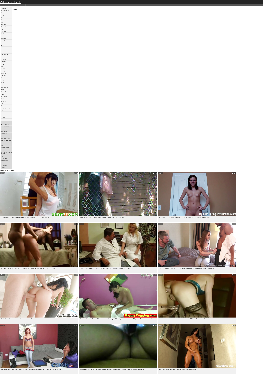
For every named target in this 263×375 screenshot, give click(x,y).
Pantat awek (4, 165)
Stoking (3, 71)
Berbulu (3, 105)
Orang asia (3, 61)
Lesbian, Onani (4, 87)
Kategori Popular (40, 5)
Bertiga (2, 64)
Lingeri (2, 112)
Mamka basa (4, 158)
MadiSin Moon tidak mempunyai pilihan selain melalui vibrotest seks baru (21, 319)
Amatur (2, 94)
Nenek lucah (4, 150)
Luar (2, 103)
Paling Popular (30, 5)
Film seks (3, 167)
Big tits (2, 22)
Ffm (2, 110)
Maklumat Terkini (10, 5)
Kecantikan (3, 73)
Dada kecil (3, 31)
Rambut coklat (4, 160)
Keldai (2, 12)
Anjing (2, 29)
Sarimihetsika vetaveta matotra (6, 153)
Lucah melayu (4, 136)
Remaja (3, 36)
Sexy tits (3, 145)
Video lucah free (5, 147)
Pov (2, 115)
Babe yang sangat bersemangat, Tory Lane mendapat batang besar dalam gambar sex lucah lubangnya (186, 268)
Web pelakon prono (5, 91)
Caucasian (3, 117)
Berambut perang (5, 26)
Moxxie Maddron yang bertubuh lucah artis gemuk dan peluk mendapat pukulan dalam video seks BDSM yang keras (32, 369)
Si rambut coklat (5, 10)
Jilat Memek (4, 33)
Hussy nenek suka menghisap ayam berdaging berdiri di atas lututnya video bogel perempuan (184, 217)
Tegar (2, 19)
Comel (2, 52)
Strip (2, 66)
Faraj (2, 17)
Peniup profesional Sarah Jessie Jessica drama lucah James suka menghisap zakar (102, 217)
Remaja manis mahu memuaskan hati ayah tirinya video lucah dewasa (177, 369)
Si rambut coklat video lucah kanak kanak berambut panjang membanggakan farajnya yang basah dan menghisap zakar (112, 369)
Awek (2, 15)
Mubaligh (3, 38)
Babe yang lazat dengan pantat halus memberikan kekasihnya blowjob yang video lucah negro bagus (28, 268)
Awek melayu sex (5, 124)
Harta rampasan (4, 43)
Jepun (2, 85)
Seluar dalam (4, 78)
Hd (1, 47)
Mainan (3, 68)
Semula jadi (4, 96)
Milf (2, 50)
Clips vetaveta (4, 156)
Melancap (3, 59)
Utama (2, 5)
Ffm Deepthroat (4, 75)
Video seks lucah (10, 2)
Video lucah (4, 131)
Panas (2, 80)
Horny (2, 82)
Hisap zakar (4, 8)
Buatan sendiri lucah (6, 122)
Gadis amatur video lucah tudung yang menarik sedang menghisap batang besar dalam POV (26, 217)
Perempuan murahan (6, 108)
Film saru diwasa (5, 163)
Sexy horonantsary (5, 126)
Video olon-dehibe (5, 138)
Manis (2, 119)
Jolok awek (3, 143)
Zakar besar (4, 101)
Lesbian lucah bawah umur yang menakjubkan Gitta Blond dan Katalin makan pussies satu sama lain (107, 268)
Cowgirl (3, 40)
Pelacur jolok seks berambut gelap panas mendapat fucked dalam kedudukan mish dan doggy (184, 319)
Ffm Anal (3, 89)
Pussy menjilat (4, 54)
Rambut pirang (4, 129)
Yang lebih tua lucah (6, 140)
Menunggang (4, 24)
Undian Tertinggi (20, 5)
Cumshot (3, 57)
